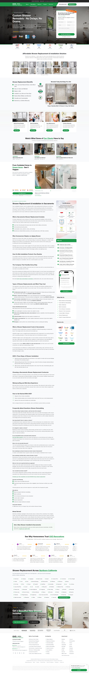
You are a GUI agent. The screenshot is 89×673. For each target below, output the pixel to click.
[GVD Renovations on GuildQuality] (20, 653)
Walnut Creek (64, 653)
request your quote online (24, 528)
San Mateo (62, 667)
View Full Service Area (65, 655)
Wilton (34, 597)
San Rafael (65, 667)
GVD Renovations (33, 660)
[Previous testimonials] (10, 149)
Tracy (29, 668)
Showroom (51, 4)
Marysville (45, 586)
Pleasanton (35, 667)
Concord (71, 639)
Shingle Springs (25, 594)
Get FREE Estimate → (23, 193)
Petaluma (71, 648)
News (34, 662)
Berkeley (63, 639)
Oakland (63, 648)
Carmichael (64, 578)
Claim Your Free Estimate (19, 622)
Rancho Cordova (26, 592)
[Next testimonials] (79, 149)
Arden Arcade (39, 578)
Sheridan (16, 594)
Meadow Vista (60, 586)
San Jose (63, 651)
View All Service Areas (63, 597)
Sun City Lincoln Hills (44, 594)
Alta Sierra (17, 578)
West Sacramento (18, 597)
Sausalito (14, 668)
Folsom (29, 584)
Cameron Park (55, 578)
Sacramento (71, 653)
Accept (79, 670)
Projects (44, 4)
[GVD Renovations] (17, 4)
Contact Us (62, 662)
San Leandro (59, 667)
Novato (70, 646)
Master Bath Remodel (18, 157)
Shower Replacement (63, 315)
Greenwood (59, 584)
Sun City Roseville (55, 594)
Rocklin (57, 592)
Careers (37, 662)
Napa (13, 667)
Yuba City (54, 597)
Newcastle (25, 589)
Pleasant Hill (32, 667)
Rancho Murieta (36, 592)
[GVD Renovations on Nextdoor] (24, 653)
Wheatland (27, 597)
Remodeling (33, 4)
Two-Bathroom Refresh (39, 157)
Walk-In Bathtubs (62, 304)
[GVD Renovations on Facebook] (13, 653)
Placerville (72, 589)
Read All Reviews (66, 343)
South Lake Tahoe (17, 668)
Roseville (72, 592)
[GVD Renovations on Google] (15, 653)
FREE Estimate (71, 4)
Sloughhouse (33, 594)
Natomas (68, 586)
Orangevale (42, 589)
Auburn (47, 578)
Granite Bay (51, 584)
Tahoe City (64, 594)
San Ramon (67, 667)
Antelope (24, 578)
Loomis (37, 586)
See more (66, 234)
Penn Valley (51, 589)
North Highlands (34, 589)
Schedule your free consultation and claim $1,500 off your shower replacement (29, 476)
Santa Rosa (71, 651)
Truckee (32, 668)
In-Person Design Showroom (34, 644)
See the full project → (38, 195)
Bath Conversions (62, 306)
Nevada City (17, 589)
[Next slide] (75, 191)
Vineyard (71, 594)
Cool (21, 581)
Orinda (24, 667)
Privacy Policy (42, 662)
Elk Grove (60, 581)
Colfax (16, 581)
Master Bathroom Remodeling (65, 300)
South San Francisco (21, 668)
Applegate (31, 578)
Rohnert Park (51, 667)
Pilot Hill (64, 589)
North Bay (63, 646)
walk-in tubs (19, 278)
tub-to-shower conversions (27, 278)
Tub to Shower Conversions (64, 309)
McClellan (52, 586)
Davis (27, 581)
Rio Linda (51, 592)
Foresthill (36, 584)
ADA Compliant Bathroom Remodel (64, 157)
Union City (34, 668)
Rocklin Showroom (28, 662)
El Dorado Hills (45, 581)
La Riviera (72, 584)
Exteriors (39, 4)
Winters (40, 597)
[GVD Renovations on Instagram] (17, 653)
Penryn (58, 589)
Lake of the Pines (18, 586)
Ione (66, 584)
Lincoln (26, 586)
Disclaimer (57, 662)
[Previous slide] (73, 191)
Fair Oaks (16, 584)
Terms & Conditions (50, 662)
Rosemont (64, 592)
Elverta (67, 581)
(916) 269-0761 (35, 622)
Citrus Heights (72, 578)
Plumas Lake (17, 592)
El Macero (53, 581)
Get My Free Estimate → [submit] (66, 34)
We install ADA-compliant (18, 437)
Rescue (44, 592)
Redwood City (46, 667)
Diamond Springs (35, 581)
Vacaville (36, 668)
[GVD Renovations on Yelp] (22, 653)
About (27, 4)
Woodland (47, 597)
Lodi (32, 586)
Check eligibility (66, 291)
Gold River (43, 584)
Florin (23, 584)
